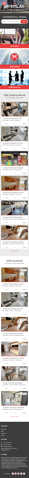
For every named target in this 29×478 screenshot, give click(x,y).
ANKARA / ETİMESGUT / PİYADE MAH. (13, 360)
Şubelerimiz (3, 433)
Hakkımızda (3, 429)
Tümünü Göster (14, 251)
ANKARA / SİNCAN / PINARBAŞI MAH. (13, 169)
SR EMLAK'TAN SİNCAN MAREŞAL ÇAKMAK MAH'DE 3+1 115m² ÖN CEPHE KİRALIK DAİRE (14, 217)
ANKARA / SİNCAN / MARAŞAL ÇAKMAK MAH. (15, 219)
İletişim (2, 435)
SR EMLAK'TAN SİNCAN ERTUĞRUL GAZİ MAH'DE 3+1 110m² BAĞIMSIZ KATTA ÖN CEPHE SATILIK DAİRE (13, 242)
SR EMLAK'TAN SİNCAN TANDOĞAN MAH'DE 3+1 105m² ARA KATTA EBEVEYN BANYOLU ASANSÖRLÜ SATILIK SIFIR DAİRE (13, 408)
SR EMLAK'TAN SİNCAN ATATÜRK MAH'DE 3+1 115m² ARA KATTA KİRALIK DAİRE (14, 143)
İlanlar (2, 431)
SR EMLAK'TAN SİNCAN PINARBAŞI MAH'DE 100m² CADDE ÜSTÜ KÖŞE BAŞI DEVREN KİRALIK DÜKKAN (13, 168)
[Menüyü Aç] (26, 3)
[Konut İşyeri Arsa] (3, 21)
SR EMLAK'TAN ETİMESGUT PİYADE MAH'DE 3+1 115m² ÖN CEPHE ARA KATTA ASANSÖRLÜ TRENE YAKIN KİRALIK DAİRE (13, 358)
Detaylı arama (23, 25)
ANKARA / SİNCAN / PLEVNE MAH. (12, 120)
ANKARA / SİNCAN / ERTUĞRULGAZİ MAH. (14, 243)
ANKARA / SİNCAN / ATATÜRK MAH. (12, 145)
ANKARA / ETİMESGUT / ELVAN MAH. (13, 194)
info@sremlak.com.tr (7, 446)
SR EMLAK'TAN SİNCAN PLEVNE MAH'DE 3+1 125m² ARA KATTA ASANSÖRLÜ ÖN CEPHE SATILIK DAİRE (14, 119)
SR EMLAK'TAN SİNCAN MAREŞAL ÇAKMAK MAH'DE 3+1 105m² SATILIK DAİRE (13, 383)
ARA (24, 21)
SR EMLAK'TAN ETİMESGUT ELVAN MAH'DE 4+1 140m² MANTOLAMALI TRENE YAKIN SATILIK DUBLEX (13, 193)
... (17, 467)
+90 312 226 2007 (7, 442)
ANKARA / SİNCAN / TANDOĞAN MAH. (13, 409)
